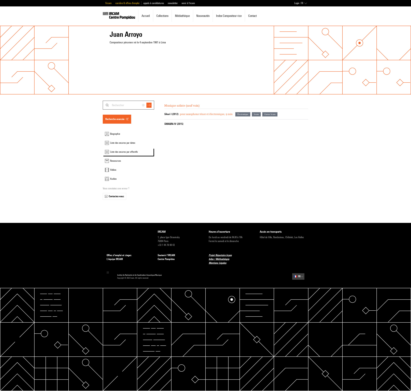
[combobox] (128, 105)
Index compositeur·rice (229, 16)
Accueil (146, 16)
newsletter (173, 3)
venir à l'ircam (188, 3)
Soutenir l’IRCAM (166, 255)
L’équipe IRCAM (115, 259)
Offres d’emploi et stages (119, 255)
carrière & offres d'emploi (127, 3)
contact (252, 16)
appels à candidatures (153, 3)
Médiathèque (182, 16)
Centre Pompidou (166, 259)
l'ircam (108, 3)
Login (296, 3)
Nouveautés (203, 16)
